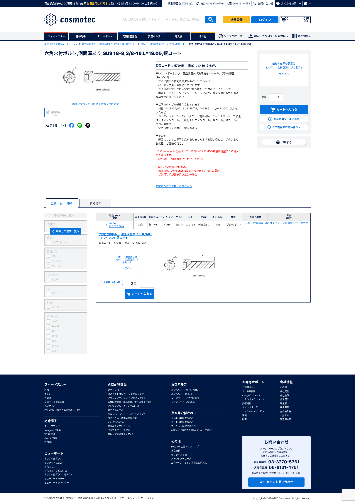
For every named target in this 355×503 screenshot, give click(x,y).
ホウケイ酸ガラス (53, 458)
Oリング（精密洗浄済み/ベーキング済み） (192, 430)
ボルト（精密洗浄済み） (153, 44)
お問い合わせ (265, 3)
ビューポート (53, 453)
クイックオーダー (234, 35)
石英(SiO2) (49, 466)
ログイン (265, 20)
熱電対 (47, 398)
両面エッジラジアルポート (121, 426)
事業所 (283, 403)
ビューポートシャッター (56, 482)
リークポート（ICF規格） (184, 401)
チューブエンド (52, 426)
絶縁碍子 (50, 421)
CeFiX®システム (116, 421)
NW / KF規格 (50, 438)
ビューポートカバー (54, 478)
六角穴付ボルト (177, 44)
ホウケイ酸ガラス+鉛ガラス (58, 474)
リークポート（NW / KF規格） (186, 398)
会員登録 (237, 20)
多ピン (47, 393)
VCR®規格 (49, 434)
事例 (244, 415)
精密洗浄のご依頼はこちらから (174, 186)
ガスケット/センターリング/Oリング (126, 393)
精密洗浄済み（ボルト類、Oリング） (118, 44)
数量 (264, 97)
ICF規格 (48, 442)
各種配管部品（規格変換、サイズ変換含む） (130, 401)
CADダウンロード (251, 395)
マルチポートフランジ (119, 429)
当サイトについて (128, 498)
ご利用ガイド (249, 387)
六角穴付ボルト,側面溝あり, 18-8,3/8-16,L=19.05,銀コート (125, 236)
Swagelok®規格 (52, 430)
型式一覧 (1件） (62, 203)
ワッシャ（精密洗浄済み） (184, 426)
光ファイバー (51, 406)
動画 (244, 419)
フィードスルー (55, 384)
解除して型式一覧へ (67, 231)
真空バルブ (179, 384)
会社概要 (284, 391)
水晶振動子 (176, 450)
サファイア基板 (179, 454)
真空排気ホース (115, 409)
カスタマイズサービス (253, 411)
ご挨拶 (283, 387)
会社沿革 (284, 395)
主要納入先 (285, 411)
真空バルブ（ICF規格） (183, 393)
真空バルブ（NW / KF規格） (185, 389)
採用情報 (284, 407)
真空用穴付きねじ (183, 413)
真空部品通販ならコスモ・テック (61, 44)
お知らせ (284, 415)
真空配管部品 (89, 44)
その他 (176, 441)
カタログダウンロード (253, 399)
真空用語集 (285, 419)
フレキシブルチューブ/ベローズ (123, 406)
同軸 (46, 389)
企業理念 (284, 399)
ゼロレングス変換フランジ (121, 433)
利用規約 (70, 498)
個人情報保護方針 (53, 498)
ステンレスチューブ (181, 458)
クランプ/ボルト (116, 389)
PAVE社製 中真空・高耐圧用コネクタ (62, 409)
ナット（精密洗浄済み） (183, 422)
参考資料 (95, 203)
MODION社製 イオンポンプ (185, 446)
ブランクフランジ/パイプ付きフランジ (127, 398)
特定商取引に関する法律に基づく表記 (97, 498)
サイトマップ (147, 498)
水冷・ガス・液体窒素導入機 (122, 418)
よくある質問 (288, 3)
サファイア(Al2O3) (53, 462)
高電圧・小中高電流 (54, 401)
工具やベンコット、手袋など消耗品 (189, 462)
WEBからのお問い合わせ (276, 482)
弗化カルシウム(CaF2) (55, 470)
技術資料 (246, 403)
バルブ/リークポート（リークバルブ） (127, 413)
